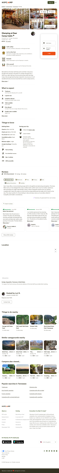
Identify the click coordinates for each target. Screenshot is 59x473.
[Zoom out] (55, 252)
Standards (18, 424)
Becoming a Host (20, 414)
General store (5, 417)
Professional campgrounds (22, 419)
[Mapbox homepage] (5, 278)
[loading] (48, 53)
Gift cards (4, 414)
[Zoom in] (55, 249)
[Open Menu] (55, 2)
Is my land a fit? (19, 417)
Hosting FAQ (19, 427)
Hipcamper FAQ (6, 427)
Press (3, 424)
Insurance (18, 422)
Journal (4, 419)
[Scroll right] (56, 321)
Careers (4, 422)
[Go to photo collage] (15, 19)
